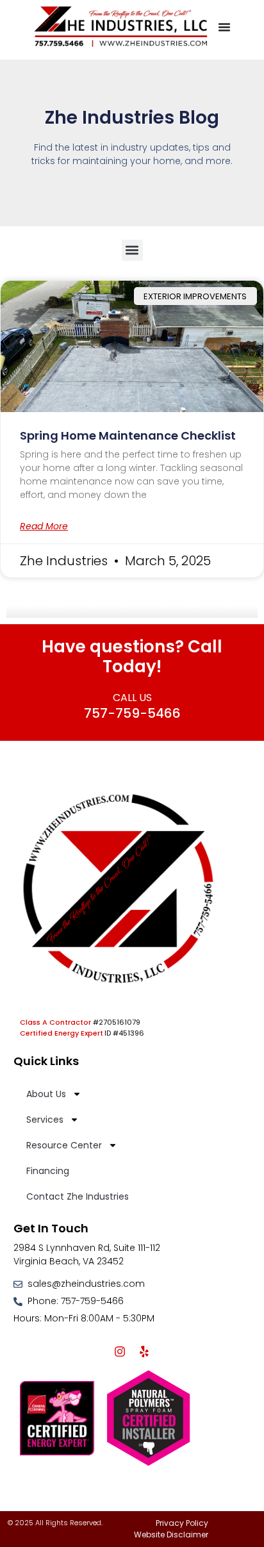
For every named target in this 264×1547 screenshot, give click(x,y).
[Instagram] (120, 1351)
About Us (46, 1094)
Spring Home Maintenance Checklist (128, 435)
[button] (132, 250)
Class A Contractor (55, 1022)
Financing (47, 1170)
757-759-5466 (132, 713)
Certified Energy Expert (61, 1033)
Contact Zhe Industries (77, 1196)
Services (44, 1119)
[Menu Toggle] (224, 27)
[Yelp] (144, 1351)
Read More (44, 526)
